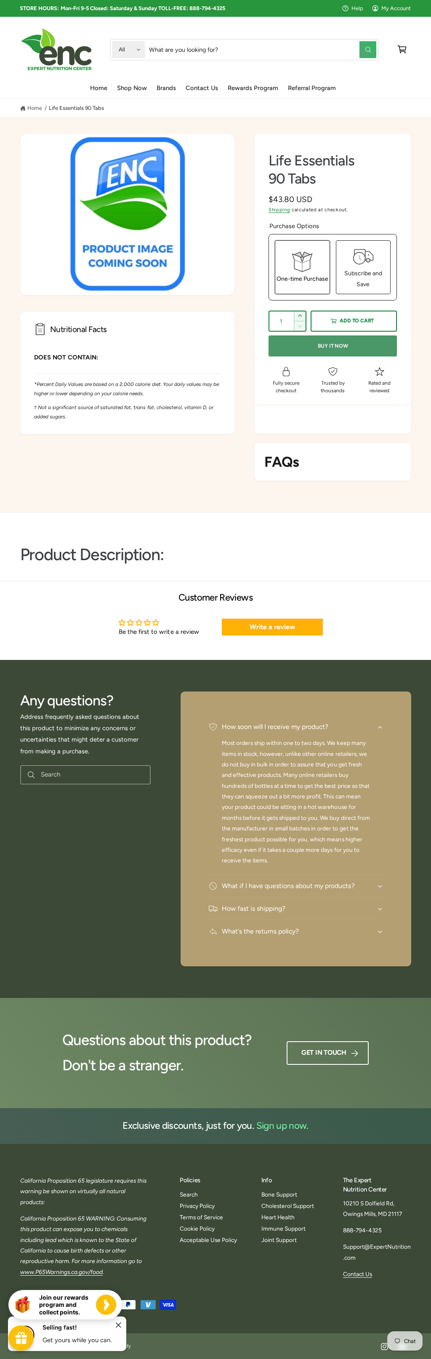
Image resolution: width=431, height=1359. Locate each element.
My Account (396, 8)
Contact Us (357, 1274)
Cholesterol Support (287, 1205)
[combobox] (262, 49)
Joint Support (279, 1240)
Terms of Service (201, 1217)
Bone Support (279, 1194)
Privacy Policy (197, 1205)
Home (34, 108)
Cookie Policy (197, 1228)
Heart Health (278, 1217)
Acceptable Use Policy (208, 1240)
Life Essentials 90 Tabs (76, 108)
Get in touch (323, 1052)
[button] (402, 49)
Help (357, 8)
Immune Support (283, 1228)
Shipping (279, 210)
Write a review (272, 627)
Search (189, 1194)
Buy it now (333, 346)
